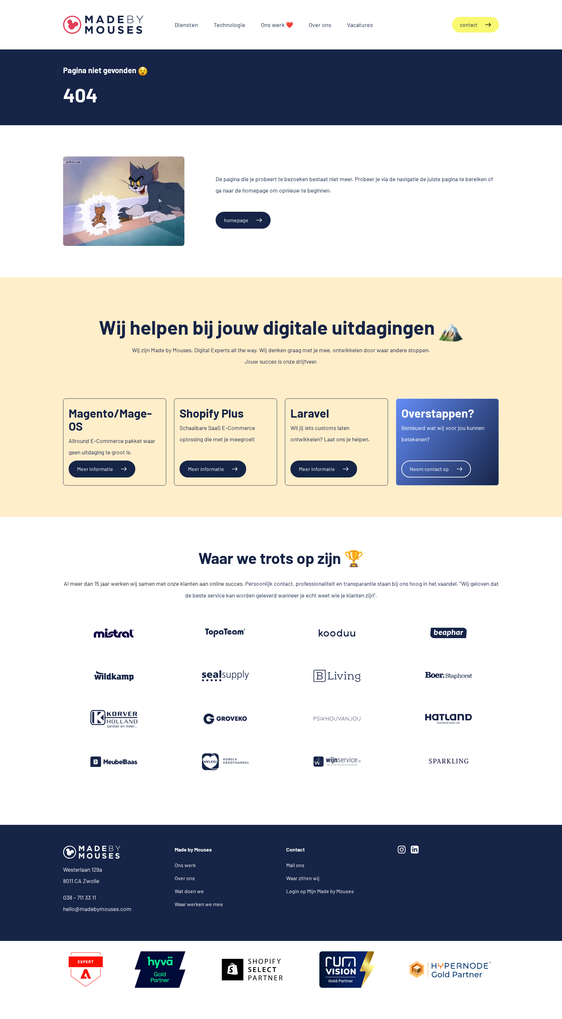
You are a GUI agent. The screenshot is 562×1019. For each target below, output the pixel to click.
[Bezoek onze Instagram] (403, 851)
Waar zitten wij (302, 878)
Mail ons (295, 865)
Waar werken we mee (199, 904)
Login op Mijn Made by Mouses (320, 891)
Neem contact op (429, 469)
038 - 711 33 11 (79, 897)
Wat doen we (189, 891)
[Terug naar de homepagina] (103, 24)
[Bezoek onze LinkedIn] (416, 851)
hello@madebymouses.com (97, 908)
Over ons (185, 878)
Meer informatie (95, 469)
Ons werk (185, 865)
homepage (236, 220)
